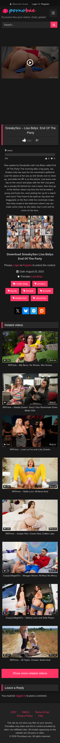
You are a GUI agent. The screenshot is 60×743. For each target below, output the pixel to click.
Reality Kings (22, 283)
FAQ (40, 716)
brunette (47, 291)
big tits (13, 291)
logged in (21, 696)
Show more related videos (30, 673)
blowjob (29, 291)
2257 (13, 712)
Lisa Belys (37, 276)
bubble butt (20, 298)
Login (34, 4)
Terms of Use (42, 712)
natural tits (41, 298)
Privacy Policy (25, 716)
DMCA (25, 712)
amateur (41, 283)
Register (45, 4)
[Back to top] (50, 734)
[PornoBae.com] (22, 11)
